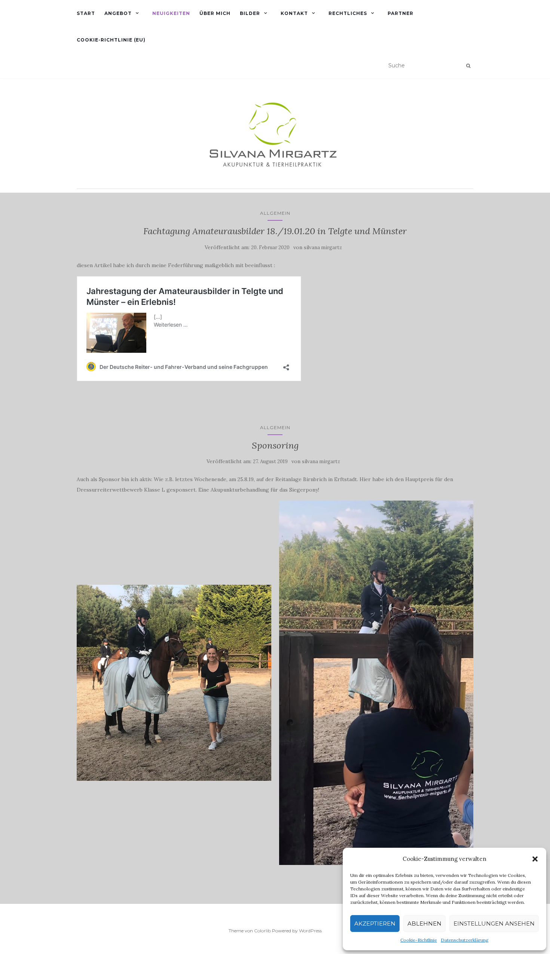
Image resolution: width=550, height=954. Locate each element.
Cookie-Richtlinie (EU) (111, 40)
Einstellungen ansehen (494, 923)
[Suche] (468, 65)
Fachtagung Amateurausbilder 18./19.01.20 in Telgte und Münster (275, 231)
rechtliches (348, 13)
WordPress (310, 930)
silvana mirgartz (323, 247)
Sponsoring (275, 445)
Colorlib (262, 930)
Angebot (118, 13)
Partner (400, 13)
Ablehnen (424, 923)
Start (86, 13)
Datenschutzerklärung (465, 940)
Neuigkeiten (171, 13)
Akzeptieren (374, 923)
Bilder (250, 13)
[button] (535, 859)
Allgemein (275, 213)
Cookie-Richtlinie (418, 940)
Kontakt (294, 13)
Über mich (214, 13)
